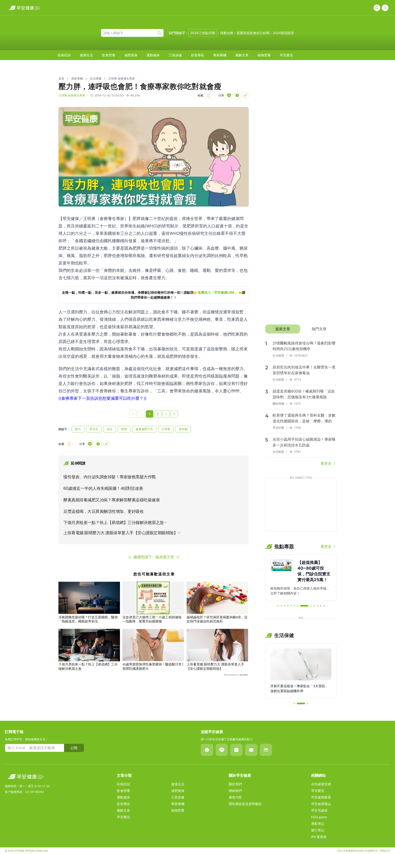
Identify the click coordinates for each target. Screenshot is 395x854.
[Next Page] (166, 414)
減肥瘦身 (130, 55)
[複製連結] (245, 95)
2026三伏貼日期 (202, 33)
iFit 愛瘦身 (318, 837)
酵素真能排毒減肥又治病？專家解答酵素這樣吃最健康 (111, 499)
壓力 (78, 429)
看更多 (326, 463)
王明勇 (165, 429)
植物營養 (264, 55)
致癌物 (183, 429)
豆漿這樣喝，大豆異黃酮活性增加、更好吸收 (103, 511)
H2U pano (319, 817)
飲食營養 (108, 55)
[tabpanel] (301, 401)
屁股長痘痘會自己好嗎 (253, 33)
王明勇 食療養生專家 (121, 78)
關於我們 (235, 784)
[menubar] (175, 55)
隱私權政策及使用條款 (245, 804)
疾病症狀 (64, 55)
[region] (154, 295)
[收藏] (208, 95)
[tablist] (301, 329)
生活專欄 (95, 78)
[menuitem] (64, 55)
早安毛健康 (319, 810)
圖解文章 (242, 55)
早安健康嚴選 (321, 797)
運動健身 (153, 55)
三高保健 (175, 55)
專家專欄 (219, 55)
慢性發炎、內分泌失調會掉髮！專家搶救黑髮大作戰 (109, 476)
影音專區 (197, 55)
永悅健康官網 (321, 784)
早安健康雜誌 (321, 804)
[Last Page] (174, 414)
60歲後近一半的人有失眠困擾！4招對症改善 (103, 488)
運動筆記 (317, 824)
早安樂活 (286, 55)
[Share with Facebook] (237, 95)
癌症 (110, 429)
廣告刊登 (235, 797)
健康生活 (86, 55)
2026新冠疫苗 (283, 33)
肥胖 (124, 429)
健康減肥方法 (144, 429)
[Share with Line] (229, 95)
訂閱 (74, 748)
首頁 (61, 78)
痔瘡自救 (226, 33)
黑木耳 (93, 429)
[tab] (282, 329)
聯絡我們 (235, 791)
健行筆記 (317, 830)
